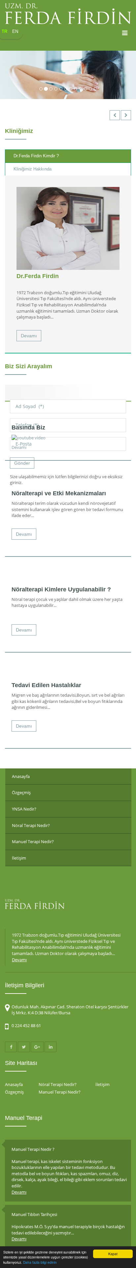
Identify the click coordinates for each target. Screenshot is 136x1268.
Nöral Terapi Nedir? (31, 825)
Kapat (113, 1253)
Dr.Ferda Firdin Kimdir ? (36, 155)
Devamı (29, 335)
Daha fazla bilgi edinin (40, 1262)
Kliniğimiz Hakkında (32, 169)
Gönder (22, 463)
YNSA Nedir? (24, 809)
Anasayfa (21, 776)
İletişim (19, 858)
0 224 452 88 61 (26, 1025)
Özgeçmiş (21, 792)
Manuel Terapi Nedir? (33, 841)
